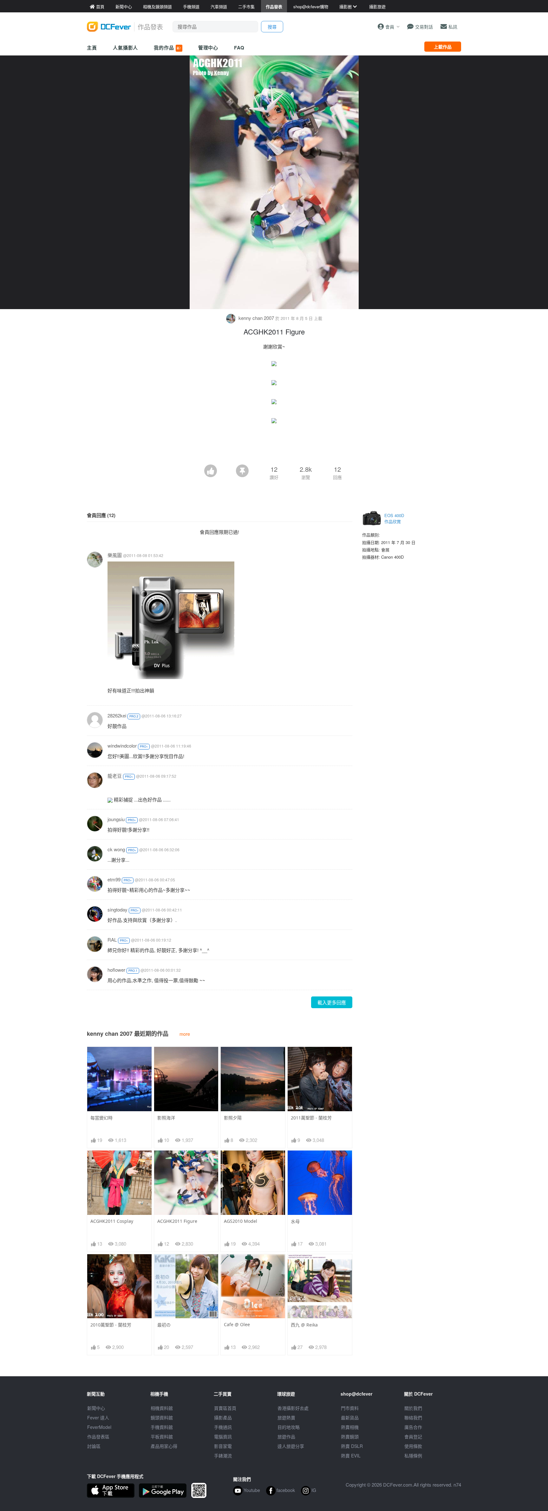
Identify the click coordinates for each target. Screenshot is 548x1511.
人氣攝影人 (125, 47)
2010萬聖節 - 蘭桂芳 (110, 1325)
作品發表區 (98, 1436)
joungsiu (116, 819)
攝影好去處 (293, 1408)
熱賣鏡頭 (350, 1436)
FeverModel (99, 1427)
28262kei (117, 715)
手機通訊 (223, 1427)
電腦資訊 (223, 1436)
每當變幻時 (101, 1118)
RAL (112, 939)
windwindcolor (122, 745)
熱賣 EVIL (351, 1455)
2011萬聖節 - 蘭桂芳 (311, 1118)
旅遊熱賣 (286, 1417)
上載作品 (443, 46)
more (184, 1033)
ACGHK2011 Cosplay (111, 1221)
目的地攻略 (288, 1427)
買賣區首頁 (225, 1408)
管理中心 (208, 47)
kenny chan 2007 (256, 318)
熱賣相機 (350, 1427)
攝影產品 (223, 1417)
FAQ (239, 47)
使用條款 (413, 1446)
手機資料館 (162, 1427)
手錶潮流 (223, 1455)
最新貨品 (350, 1417)
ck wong (116, 849)
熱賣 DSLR (352, 1446)
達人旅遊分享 (290, 1446)
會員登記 (413, 1436)
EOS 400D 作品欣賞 (394, 518)
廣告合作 (413, 1427)
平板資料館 (162, 1436)
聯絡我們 (413, 1417)
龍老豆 (115, 775)
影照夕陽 (233, 1118)
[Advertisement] (274, 447)
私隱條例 (413, 1455)
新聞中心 (96, 1408)
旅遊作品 (286, 1436)
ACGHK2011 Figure (177, 1221)
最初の (164, 1325)
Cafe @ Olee (237, 1324)
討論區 (94, 1446)
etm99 (114, 879)
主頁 (92, 47)
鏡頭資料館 (162, 1417)
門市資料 (350, 1408)
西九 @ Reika (304, 1325)
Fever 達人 (98, 1417)
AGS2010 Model (240, 1221)
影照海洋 (166, 1118)
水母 (295, 1221)
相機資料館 (162, 1408)
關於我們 (413, 1408)
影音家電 (223, 1446)
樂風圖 (115, 555)
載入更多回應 (331, 1002)
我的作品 (167, 47)
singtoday (117, 909)
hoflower (116, 969)
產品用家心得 (164, 1446)
